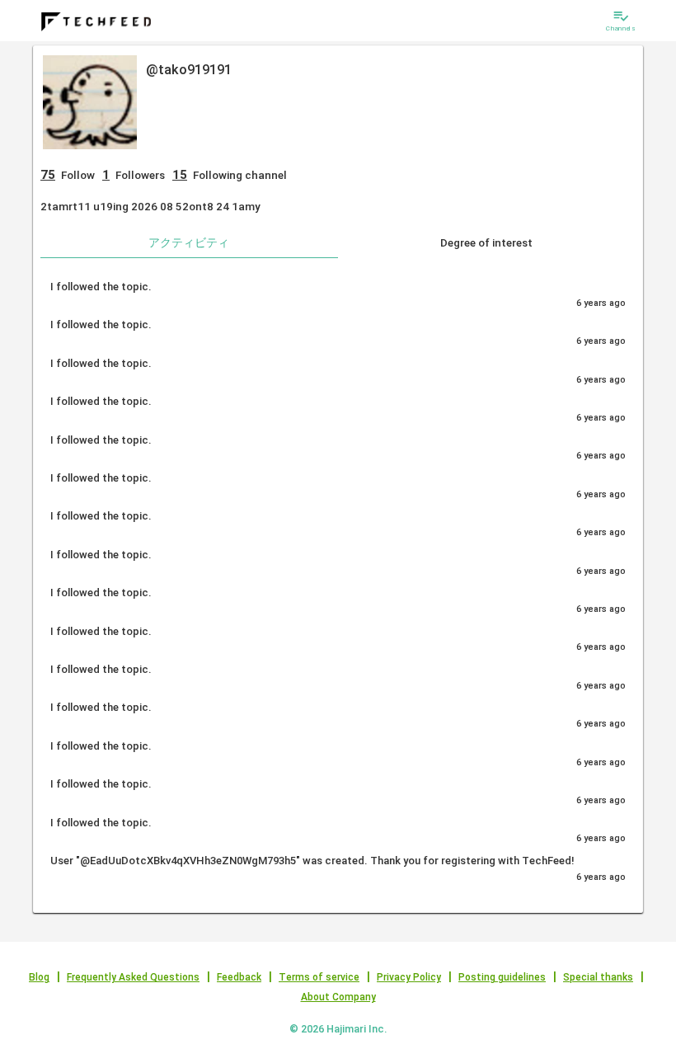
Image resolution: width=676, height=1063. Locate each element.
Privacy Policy (409, 977)
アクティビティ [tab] (188, 242)
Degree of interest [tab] (486, 242)
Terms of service (319, 977)
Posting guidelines (502, 977)
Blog (39, 977)
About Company (338, 997)
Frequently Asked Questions (133, 977)
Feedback (239, 977)
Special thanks (598, 977)
